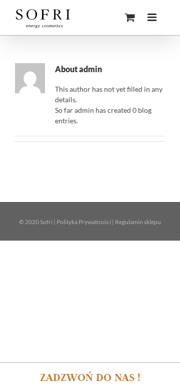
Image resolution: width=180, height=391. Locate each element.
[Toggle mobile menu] (153, 17)
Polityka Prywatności (83, 222)
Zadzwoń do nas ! (90, 377)
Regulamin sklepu (138, 222)
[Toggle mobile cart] (130, 17)
